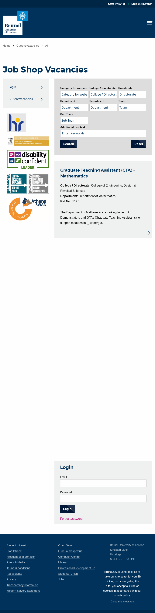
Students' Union (68, 573)
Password (66, 492)
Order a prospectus (70, 551)
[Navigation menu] (150, 23)
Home (6, 45)
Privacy (11, 579)
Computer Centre (69, 556)
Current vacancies (21, 99)
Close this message (122, 601)
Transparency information (22, 585)
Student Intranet (16, 545)
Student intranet (141, 3)
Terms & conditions (18, 568)
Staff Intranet (14, 551)
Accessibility (14, 573)
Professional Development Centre (79, 568)
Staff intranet (116, 3)
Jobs (61, 579)
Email (63, 476)
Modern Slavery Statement (23, 590)
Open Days (65, 545)
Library (62, 562)
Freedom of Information (21, 556)
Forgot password (71, 518)
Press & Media (16, 562)
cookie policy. (122, 595)
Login (12, 87)
